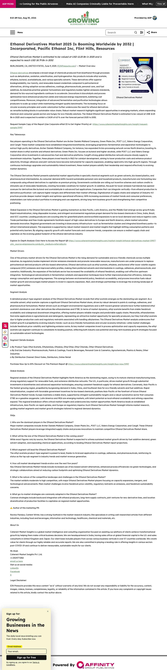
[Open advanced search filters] (142, 32)
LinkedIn (14, 568)
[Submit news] (5, 326)
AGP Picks (7, 4)
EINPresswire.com (66, 66)
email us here (16, 561)
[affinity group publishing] (5, 338)
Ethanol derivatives (19, 73)
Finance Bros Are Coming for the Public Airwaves (30, 3)
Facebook (15, 571)
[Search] (136, 32)
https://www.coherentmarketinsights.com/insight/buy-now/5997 (98, 364)
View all (161, 4)
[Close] (48, 611)
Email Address (14, 646)
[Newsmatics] (5, 344)
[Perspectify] (5, 332)
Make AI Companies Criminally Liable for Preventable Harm (100, 3)
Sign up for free (26, 657)
